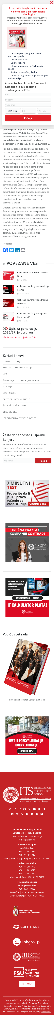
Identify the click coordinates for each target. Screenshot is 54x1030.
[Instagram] (10, 809)
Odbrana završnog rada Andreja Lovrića (33, 288)
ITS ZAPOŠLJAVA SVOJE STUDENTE (19, 418)
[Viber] (51, 416)
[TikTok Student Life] (19, 809)
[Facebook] (24, 809)
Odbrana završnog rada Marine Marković (32, 301)
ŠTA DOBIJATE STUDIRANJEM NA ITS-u (21, 380)
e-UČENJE (7, 386)
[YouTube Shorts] (39, 809)
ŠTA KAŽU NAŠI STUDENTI (15, 405)
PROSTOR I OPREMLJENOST (16, 399)
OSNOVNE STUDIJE (12, 361)
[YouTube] (34, 809)
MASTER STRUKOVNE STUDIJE (17, 367)
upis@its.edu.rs (27, 848)
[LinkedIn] (44, 809)
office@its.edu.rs (27, 839)
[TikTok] (15, 809)
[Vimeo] (32, 814)
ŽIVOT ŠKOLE (9, 393)
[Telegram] (27, 814)
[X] (29, 809)
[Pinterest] (12, 814)
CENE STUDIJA (10, 411)
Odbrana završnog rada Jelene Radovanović (32, 315)
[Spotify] (41, 814)
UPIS (5, 374)
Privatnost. (46, 1011)
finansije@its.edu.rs (27, 885)
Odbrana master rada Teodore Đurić (32, 274)
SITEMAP (27, 983)
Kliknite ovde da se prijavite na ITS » (19, 337)
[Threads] (37, 814)
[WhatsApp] (51, 423)
